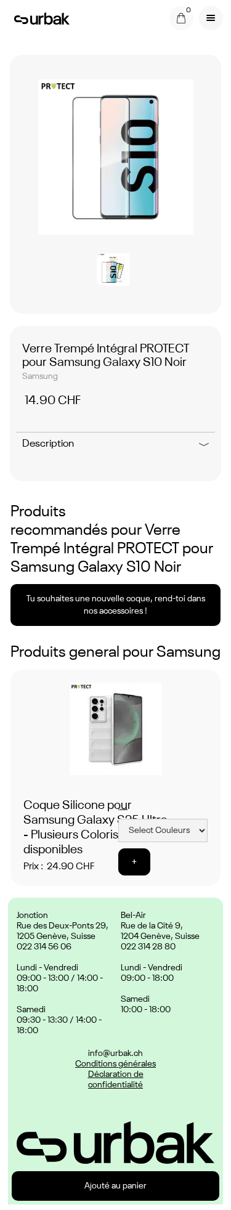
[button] (181, 18)
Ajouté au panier (115, 1186)
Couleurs (123, 809)
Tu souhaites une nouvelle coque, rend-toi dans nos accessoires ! (115, 605)
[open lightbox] (115, 157)
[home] (39, 18)
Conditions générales (115, 1064)
